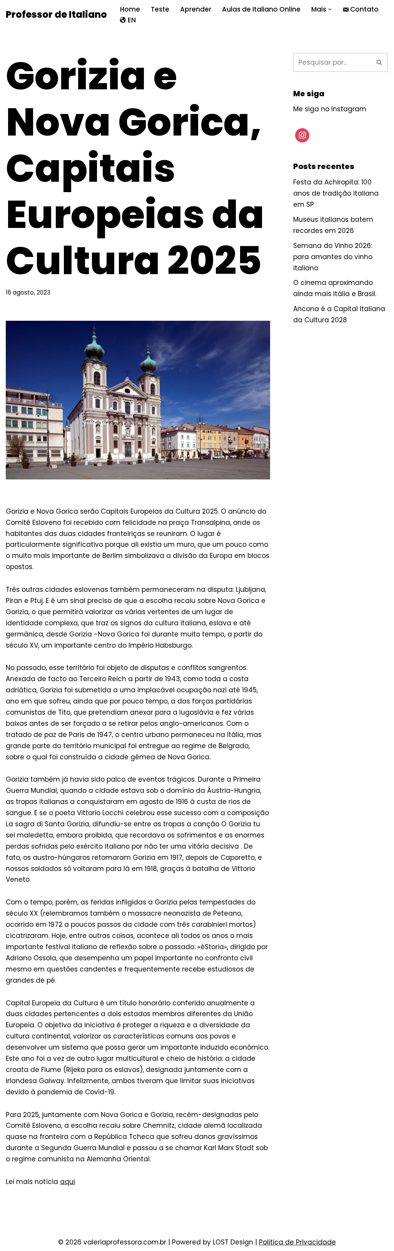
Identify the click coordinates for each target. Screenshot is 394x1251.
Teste (160, 9)
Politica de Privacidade (297, 1242)
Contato (364, 9)
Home (130, 9)
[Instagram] (302, 135)
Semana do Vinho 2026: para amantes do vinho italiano (332, 257)
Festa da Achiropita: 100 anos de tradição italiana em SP (336, 193)
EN (132, 20)
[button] (330, 9)
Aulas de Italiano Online (261, 9)
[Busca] (379, 62)
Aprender (195, 9)
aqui (67, 1181)
